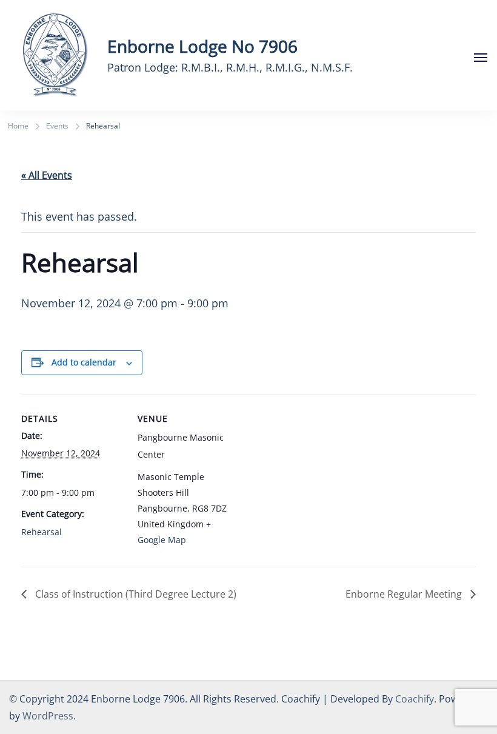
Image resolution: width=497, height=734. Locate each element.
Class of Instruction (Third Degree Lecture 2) (134, 594)
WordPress (47, 715)
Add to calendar (84, 362)
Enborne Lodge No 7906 (202, 46)
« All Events (46, 175)
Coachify (414, 699)
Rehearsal (41, 532)
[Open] (480, 57)
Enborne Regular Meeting (404, 594)
